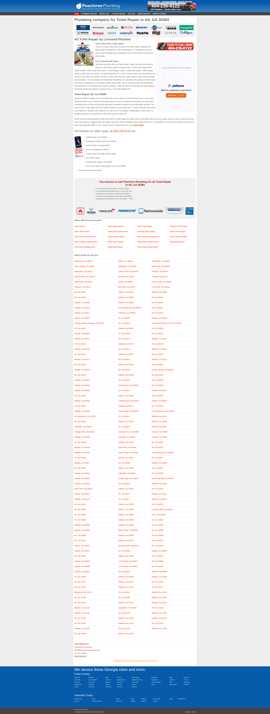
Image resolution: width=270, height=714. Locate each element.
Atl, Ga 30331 (124, 416)
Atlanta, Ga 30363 (82, 484)
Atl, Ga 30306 (157, 297)
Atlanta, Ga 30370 (82, 494)
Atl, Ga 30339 (157, 380)
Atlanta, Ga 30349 (82, 401)
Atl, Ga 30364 (124, 484)
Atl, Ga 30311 (157, 308)
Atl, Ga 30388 (157, 561)
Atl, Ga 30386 (80, 515)
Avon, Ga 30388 (158, 515)
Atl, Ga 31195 (157, 623)
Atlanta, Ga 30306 (82, 302)
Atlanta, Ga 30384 (126, 556)
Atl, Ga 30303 (124, 318)
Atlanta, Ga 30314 (126, 344)
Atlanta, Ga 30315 (82, 359)
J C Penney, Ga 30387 (127, 561)
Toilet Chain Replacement (148, 242)
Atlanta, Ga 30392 (82, 572)
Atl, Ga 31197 (80, 603)
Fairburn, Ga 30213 (82, 287)
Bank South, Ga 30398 (128, 530)
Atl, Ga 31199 (80, 634)
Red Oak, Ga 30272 (126, 287)
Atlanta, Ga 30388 (82, 566)
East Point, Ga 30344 (127, 447)
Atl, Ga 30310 (157, 302)
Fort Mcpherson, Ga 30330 (163, 411)
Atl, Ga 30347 (124, 390)
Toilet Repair (79, 226)
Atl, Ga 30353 (80, 458)
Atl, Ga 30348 (80, 396)
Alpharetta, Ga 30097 (83, 282)
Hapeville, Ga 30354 (127, 473)
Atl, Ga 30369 (157, 535)
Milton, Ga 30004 (125, 261)
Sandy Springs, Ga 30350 (162, 453)
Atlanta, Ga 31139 (82, 613)
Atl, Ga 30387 (157, 556)
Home (76, 14)
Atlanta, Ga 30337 (159, 427)
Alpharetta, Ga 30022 (83, 271)
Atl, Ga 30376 (157, 546)
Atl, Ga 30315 (157, 354)
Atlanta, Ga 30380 (159, 551)
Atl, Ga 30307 (80, 328)
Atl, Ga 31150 (124, 613)
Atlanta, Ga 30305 (126, 297)
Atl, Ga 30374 (80, 540)
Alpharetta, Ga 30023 (127, 266)
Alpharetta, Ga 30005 (161, 261)
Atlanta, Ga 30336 (159, 421)
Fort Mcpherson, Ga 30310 (129, 308)
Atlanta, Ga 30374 (126, 540)
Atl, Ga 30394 (124, 572)
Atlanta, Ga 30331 (159, 416)
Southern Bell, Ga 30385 (162, 509)
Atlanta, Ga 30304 (159, 292)
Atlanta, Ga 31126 (126, 587)
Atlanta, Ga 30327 (126, 406)
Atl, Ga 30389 (80, 520)
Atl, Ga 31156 (80, 618)
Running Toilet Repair (146, 231)
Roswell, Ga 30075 (160, 271)
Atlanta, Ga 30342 (82, 390)
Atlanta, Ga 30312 (82, 339)
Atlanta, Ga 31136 (82, 608)
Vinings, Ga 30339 (82, 437)
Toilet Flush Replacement (85, 237)
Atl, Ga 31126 (80, 587)
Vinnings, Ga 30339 (126, 437)
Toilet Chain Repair (115, 242)
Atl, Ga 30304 (124, 323)
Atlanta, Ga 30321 (126, 354)
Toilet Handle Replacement (148, 237)
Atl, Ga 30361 (80, 468)
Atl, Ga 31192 (80, 597)
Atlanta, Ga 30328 (82, 411)
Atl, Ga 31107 (80, 582)
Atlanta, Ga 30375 (82, 546)
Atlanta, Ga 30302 (82, 318)
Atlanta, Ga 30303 (159, 318)
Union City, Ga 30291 (161, 287)
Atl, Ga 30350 (157, 447)
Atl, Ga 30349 (157, 396)
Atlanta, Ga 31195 (82, 628)
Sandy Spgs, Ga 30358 (128, 478)
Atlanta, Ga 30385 (126, 509)
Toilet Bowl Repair (177, 242)
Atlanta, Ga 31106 (159, 577)
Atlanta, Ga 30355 (82, 478)
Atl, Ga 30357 (157, 458)
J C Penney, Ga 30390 (127, 566)
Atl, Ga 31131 (157, 587)
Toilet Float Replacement (147, 247)
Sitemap (194, 712)
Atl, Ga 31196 (124, 597)
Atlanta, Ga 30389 (126, 520)
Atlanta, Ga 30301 (126, 292)
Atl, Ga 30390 (157, 520)
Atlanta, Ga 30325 (82, 370)
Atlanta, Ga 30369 (126, 489)
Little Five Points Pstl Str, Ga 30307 (167, 323)
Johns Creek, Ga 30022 (128, 271)
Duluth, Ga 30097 (125, 282)
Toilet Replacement (115, 226)
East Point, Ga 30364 (83, 489)
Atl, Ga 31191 (124, 592)
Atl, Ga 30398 (157, 525)
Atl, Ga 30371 (124, 494)
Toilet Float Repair (115, 247)
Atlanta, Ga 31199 (126, 634)
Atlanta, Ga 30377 (159, 499)
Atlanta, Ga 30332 (126, 421)
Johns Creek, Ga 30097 (162, 282)
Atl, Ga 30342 (157, 385)
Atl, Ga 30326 (124, 370)
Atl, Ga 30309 (124, 334)
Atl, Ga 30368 (80, 535)
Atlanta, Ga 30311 (82, 313)
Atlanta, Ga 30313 (159, 339)
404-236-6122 (165, 5)
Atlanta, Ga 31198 (159, 628)
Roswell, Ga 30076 (126, 277)
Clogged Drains (118, 14)
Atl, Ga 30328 (157, 406)
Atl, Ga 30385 (80, 509)
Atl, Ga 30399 (157, 530)
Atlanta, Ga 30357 (82, 463)
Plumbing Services (89, 14)
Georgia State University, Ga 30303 (89, 323)
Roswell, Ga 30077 (160, 277)
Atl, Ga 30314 (80, 344)
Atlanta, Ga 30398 (82, 530)
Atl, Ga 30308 (157, 328)
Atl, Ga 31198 (124, 628)
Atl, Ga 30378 (80, 504)
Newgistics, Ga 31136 (127, 608)
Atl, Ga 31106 (157, 582)
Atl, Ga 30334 (157, 375)
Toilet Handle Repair (116, 237)
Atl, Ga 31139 (157, 608)
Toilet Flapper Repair (178, 237)
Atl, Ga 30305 (80, 297)
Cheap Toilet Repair (129, 661)
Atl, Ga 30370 (157, 489)
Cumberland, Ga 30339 (128, 385)
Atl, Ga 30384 (80, 556)
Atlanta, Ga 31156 (126, 618)
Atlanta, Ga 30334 (82, 380)
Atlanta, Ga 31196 (159, 597)
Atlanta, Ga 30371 (159, 494)
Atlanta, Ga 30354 (82, 473)
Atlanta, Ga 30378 (126, 504)
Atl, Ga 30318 (157, 344)
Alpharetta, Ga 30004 (83, 261)
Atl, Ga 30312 (157, 334)
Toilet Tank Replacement (117, 231)
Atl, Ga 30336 (124, 380)
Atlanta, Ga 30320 (159, 349)
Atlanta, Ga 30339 (82, 385)
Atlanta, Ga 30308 (82, 334)
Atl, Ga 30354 (157, 468)
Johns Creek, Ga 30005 (84, 266)
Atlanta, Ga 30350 (82, 453)
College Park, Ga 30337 (84, 432)
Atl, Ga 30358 (124, 463)
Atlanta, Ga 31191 (159, 592)
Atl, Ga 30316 (124, 359)
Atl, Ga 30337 (124, 427)
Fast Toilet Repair (152, 661)
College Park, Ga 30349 (128, 401)
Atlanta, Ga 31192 (159, 618)
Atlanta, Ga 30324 (126, 365)
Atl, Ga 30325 (157, 365)
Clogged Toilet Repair (179, 226)
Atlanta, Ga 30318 (82, 349)
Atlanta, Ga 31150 (159, 613)
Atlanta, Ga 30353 (126, 458)
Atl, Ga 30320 (124, 349)
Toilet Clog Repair (144, 226)
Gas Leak (131, 14)
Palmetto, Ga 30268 (126, 313)
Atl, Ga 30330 (80, 375)
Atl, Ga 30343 (80, 442)
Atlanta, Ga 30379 (82, 551)
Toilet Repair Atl (117, 661)
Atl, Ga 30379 (157, 504)
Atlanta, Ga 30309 (126, 302)
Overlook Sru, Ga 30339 (128, 432)
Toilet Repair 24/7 (141, 661)
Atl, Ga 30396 (80, 577)
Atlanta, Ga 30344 (82, 447)
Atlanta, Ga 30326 (159, 401)
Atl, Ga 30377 (124, 499)
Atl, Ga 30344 (157, 442)
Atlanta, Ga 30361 (126, 468)
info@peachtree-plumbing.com (87, 650)
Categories (188, 712)
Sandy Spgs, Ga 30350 (128, 453)
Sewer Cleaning (159, 14)
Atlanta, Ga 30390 (82, 525)
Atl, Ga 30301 (80, 292)
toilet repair (138, 125)
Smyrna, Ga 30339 (160, 432)
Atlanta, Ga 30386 (126, 515)
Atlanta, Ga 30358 (159, 463)
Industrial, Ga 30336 (82, 427)
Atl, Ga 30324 (80, 365)
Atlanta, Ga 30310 (82, 308)
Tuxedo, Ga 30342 (159, 437)
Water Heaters (144, 14)
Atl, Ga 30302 (157, 313)
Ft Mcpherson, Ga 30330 (84, 416)
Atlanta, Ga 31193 (126, 623)
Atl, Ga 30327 (80, 406)
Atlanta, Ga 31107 (126, 582)
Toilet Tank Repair (81, 231)
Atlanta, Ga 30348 (126, 396)
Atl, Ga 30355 (157, 473)
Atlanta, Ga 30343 (126, 442)
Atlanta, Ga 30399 (126, 577)
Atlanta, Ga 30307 (126, 328)
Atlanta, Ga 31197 (126, 603)
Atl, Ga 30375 (157, 540)
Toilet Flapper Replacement (85, 242)
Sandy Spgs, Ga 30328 (128, 411)
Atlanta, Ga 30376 (82, 499)
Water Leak (104, 14)
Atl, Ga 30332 (80, 421)
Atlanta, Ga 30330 (126, 375)
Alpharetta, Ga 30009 (161, 266)
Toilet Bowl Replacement (84, 247)
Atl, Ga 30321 (80, 354)
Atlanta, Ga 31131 (159, 603)
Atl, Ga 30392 (157, 566)
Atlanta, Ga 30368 (126, 535)
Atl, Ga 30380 (124, 551)
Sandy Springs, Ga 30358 (162, 478)
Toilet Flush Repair (177, 231)
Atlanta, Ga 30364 (159, 484)
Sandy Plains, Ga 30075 (84, 277)
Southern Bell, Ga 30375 (128, 546)
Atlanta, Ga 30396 (126, 525)
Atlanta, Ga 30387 (82, 561)
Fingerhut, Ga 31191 (83, 592)
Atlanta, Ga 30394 (159, 572)
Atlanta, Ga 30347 (159, 390)
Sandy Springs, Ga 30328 (162, 370)
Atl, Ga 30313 (124, 339)
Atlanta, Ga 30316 (159, 359)
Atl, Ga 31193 (80, 623)
